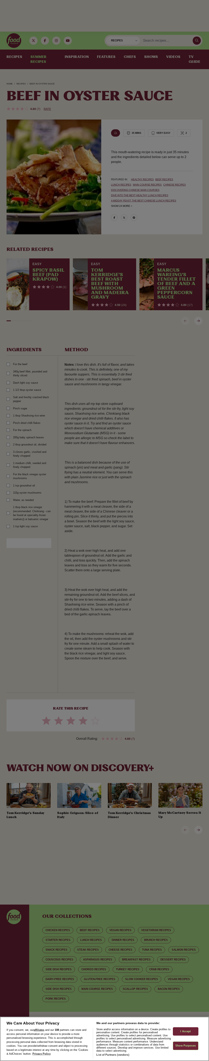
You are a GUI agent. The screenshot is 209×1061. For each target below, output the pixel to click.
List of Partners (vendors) (112, 1054)
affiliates (39, 1029)
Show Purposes (185, 1045)
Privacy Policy (41, 1053)
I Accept (185, 1031)
